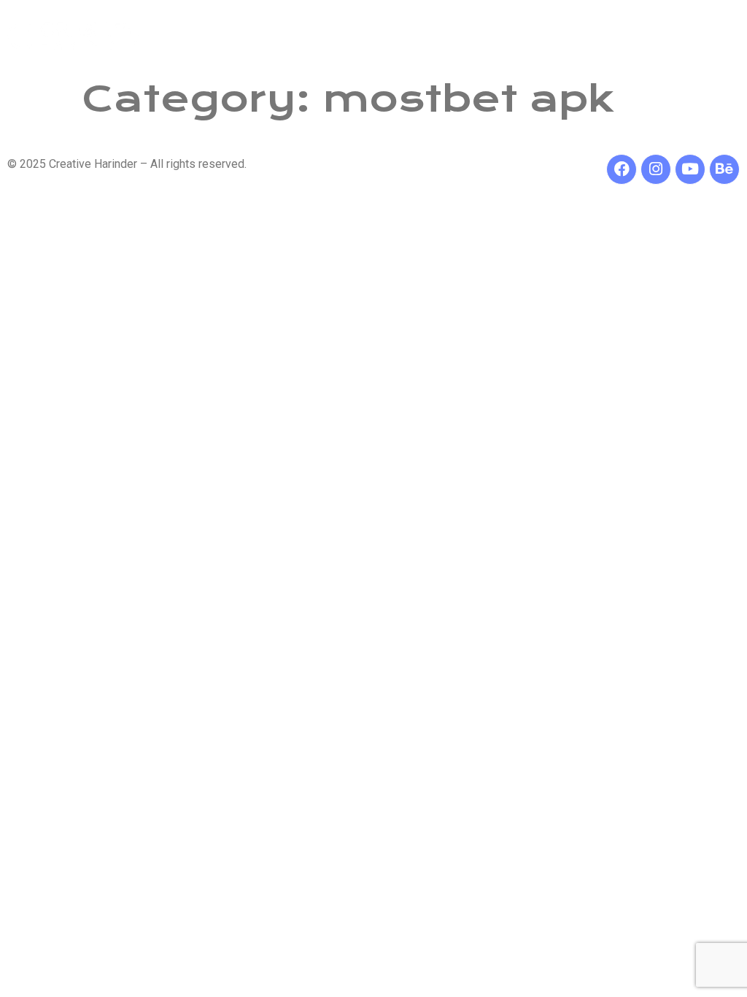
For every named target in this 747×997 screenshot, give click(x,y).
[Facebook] (621, 169)
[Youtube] (690, 169)
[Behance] (724, 169)
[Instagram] (655, 169)
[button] (533, 36)
